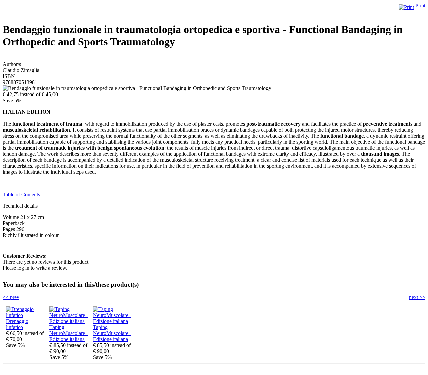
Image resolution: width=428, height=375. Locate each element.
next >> (417, 297)
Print (419, 5)
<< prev (11, 297)
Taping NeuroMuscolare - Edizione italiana (68, 333)
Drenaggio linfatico (17, 324)
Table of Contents (21, 194)
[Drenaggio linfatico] (26, 315)
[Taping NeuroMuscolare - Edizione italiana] (69, 321)
